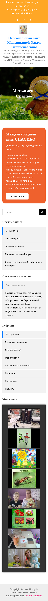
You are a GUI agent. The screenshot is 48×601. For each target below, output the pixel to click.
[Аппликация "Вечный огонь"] (24, 538)
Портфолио (11, 381)
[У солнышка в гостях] (24, 458)
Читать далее (17, 196)
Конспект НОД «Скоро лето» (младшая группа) (23, 311)
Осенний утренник (14, 246)
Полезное (10, 373)
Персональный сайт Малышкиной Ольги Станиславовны (24, 42)
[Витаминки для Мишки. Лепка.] (24, 498)
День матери (12, 231)
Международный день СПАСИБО (21, 136)
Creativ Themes (33, 595)
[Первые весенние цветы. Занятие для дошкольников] (24, 518)
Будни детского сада (16, 342)
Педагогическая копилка (17, 365)
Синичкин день (12, 238)
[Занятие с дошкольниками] (24, 478)
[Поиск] (42, 212)
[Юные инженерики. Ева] (24, 418)
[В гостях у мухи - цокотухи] (24, 438)
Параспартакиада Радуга (18, 254)
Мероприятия (12, 358)
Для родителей (13, 350)
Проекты (9, 389)
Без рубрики (12, 334)
